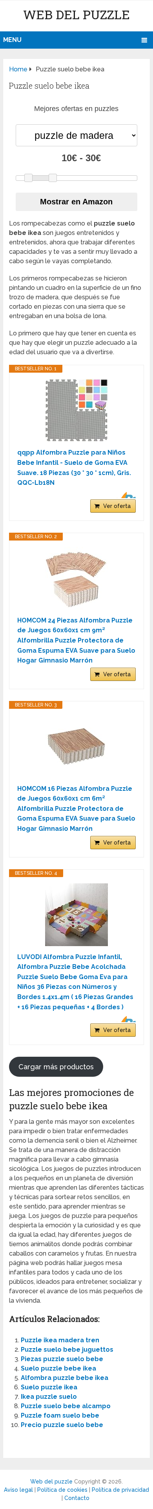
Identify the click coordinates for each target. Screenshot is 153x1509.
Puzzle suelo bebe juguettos (67, 1349)
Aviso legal (18, 1490)
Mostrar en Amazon (76, 201)
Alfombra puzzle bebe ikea (64, 1378)
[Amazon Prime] (125, 495)
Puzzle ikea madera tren (60, 1340)
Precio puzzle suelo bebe (62, 1425)
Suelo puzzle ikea (49, 1387)
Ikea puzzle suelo (49, 1396)
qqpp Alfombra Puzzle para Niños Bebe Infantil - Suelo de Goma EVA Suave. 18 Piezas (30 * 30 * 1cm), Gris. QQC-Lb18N (74, 467)
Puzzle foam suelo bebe (60, 1415)
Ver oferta (117, 506)
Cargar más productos (56, 1067)
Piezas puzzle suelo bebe (62, 1359)
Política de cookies (62, 1490)
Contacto (76, 1498)
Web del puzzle (76, 14)
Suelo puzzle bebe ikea (58, 1368)
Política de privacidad (120, 1490)
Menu (12, 40)
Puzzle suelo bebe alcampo (66, 1406)
